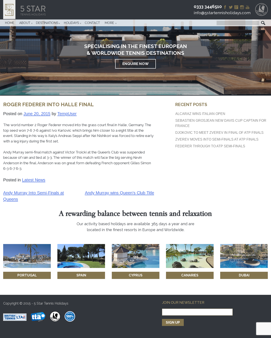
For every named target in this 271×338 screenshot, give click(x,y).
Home (9, 23)
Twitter (231, 7)
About (24, 23)
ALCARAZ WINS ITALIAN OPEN (200, 114)
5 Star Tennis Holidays (25, 9)
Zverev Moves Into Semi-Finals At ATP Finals (217, 139)
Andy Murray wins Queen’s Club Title (119, 192)
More (109, 23)
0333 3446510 (208, 6)
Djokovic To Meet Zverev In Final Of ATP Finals (219, 132)
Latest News (33, 180)
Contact (92, 23)
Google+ (236, 7)
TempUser (67, 113)
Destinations (47, 23)
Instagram (242, 7)
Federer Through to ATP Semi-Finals (210, 146)
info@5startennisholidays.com (222, 12)
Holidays (71, 23)
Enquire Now (135, 64)
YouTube (247, 7)
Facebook (225, 7)
